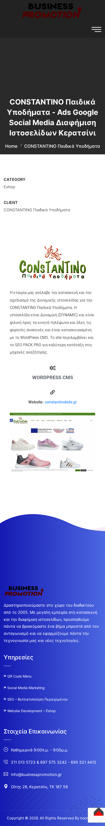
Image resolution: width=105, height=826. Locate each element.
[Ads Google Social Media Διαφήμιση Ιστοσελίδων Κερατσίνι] (52, 10)
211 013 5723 (23, 762)
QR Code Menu (19, 676)
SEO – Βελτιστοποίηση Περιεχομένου (37, 699)
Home (11, 146)
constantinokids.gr (61, 402)
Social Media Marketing (26, 688)
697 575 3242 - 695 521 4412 (68, 762)
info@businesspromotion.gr (36, 774)
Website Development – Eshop (31, 711)
